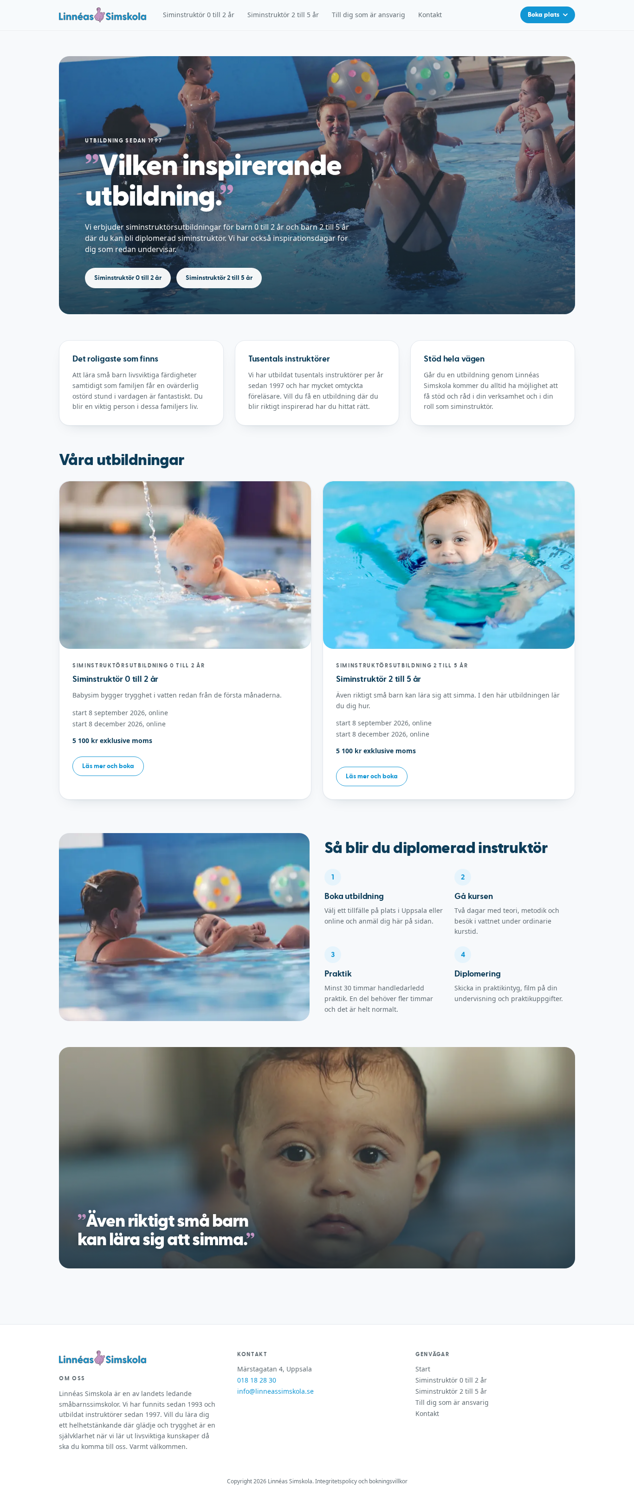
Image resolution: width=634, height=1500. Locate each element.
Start (422, 1368)
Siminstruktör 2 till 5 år (283, 14)
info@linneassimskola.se (275, 1391)
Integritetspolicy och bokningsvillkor (361, 1481)
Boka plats (543, 15)
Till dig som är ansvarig (368, 14)
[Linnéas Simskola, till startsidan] (102, 14)
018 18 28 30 (256, 1380)
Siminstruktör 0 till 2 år (198, 14)
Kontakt (430, 14)
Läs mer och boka (108, 766)
